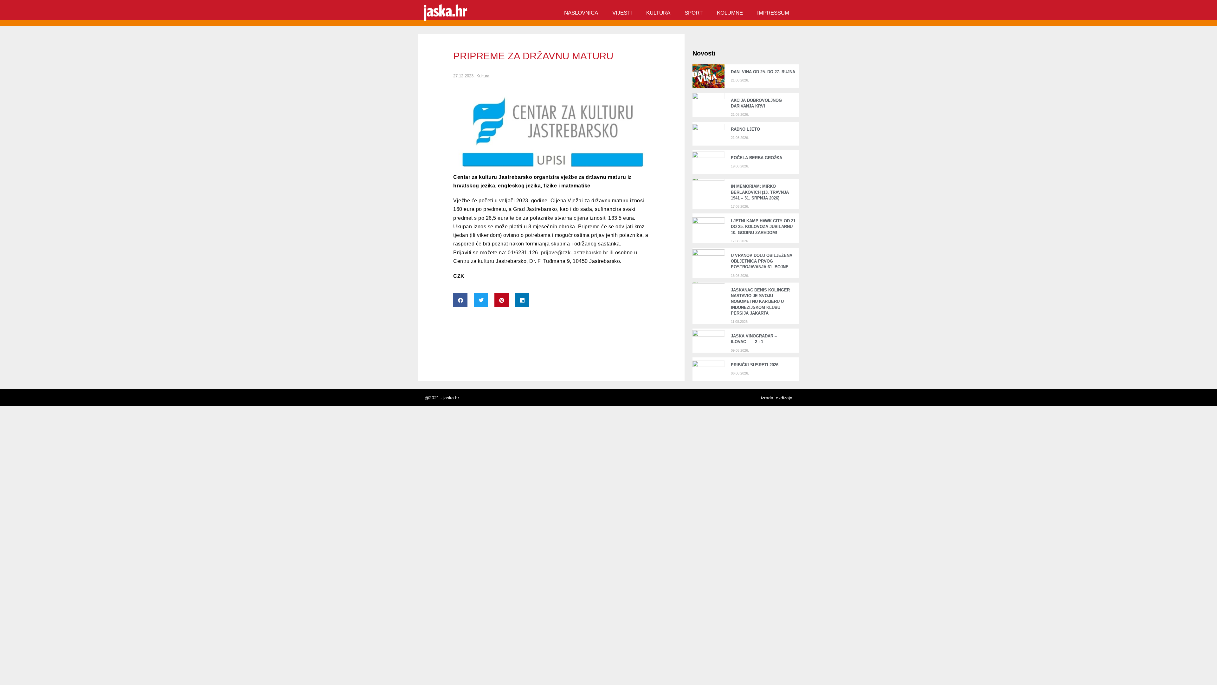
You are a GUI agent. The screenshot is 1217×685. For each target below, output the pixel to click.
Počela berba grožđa (758, 157)
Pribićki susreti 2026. (755, 364)
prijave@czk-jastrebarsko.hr (574, 252)
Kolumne (730, 13)
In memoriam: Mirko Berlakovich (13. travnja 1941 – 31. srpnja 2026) (760, 192)
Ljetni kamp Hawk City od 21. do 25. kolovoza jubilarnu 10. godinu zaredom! (764, 227)
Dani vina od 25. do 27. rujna (763, 71)
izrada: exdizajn (776, 397)
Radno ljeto (745, 129)
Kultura (658, 13)
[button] (460, 300)
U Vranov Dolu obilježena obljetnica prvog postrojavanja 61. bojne (761, 261)
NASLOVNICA (581, 13)
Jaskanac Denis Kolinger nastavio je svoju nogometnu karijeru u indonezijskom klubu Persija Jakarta (760, 302)
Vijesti (622, 13)
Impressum (773, 13)
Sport (694, 13)
